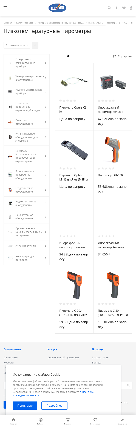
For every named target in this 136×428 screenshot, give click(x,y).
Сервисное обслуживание (63, 357)
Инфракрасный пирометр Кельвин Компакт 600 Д (72, 247)
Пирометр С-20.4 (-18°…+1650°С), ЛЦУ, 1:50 (73, 315)
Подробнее (54, 405)
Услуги (52, 349)
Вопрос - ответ (101, 357)
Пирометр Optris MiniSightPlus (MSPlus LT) (74, 179)
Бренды (96, 362)
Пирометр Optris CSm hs (74, 110)
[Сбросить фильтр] (35, 45)
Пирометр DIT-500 (110, 175)
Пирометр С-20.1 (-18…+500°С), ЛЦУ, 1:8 (113, 313)
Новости (9, 362)
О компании (12, 349)
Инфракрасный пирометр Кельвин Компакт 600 (111, 247)
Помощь (98, 349)
